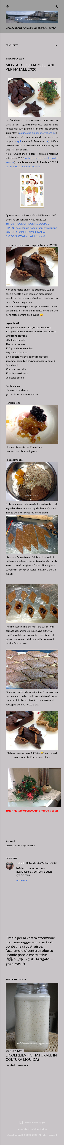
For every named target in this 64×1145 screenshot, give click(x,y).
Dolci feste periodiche (24, 845)
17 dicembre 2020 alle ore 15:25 (41, 863)
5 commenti (23, 1065)
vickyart (20, 863)
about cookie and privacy (30, 28)
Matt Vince (41, 1129)
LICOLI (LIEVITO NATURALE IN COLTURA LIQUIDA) (31, 1057)
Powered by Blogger (35, 1122)
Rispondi (21, 880)
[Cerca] (56, 5)
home (9, 28)
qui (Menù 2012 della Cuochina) (23, 166)
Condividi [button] (10, 841)
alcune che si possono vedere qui (37, 132)
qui (19, 141)
